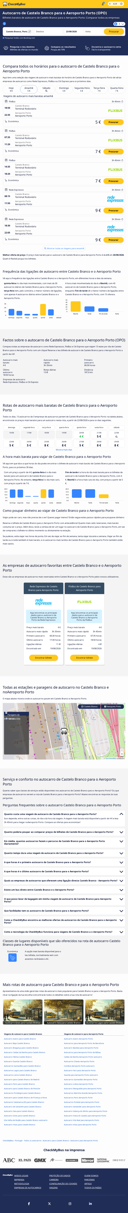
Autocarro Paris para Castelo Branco (19, 1084)
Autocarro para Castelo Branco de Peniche (22, 1088)
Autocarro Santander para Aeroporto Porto (82, 1106)
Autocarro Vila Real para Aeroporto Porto (81, 1120)
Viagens (53, 1187)
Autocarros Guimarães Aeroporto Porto (81, 1079)
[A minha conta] (102, 4)
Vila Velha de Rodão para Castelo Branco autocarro (26, 1120)
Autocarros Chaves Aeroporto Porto (79, 1061)
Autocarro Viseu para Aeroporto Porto (80, 1124)
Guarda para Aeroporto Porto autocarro (81, 1075)
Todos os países (93, 1187)
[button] (64, 731)
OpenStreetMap (111, 758)
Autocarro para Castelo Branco (56, 1140)
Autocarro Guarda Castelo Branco (18, 1061)
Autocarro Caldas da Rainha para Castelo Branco (24, 1052)
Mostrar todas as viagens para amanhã (65, 248)
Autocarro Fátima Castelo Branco (18, 1057)
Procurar (113, 122)
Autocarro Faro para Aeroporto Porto (80, 1070)
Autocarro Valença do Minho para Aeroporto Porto (85, 1111)
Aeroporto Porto (113, 706)
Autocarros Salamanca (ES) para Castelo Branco (24, 1102)
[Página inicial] (14, 4)
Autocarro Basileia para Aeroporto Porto (81, 1048)
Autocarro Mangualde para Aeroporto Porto (83, 1088)
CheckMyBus (8, 1140)
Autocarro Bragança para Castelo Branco (21, 1048)
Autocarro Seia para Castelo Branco (19, 1111)
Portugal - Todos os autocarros (28, 1140)
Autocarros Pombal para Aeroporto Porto (81, 1102)
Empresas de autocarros (27, 1187)
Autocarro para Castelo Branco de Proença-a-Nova (25, 1097)
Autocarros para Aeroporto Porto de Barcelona (84, 1043)
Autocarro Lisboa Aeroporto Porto (78, 1084)
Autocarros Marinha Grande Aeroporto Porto (83, 1093)
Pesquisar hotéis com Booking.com (20, 38)
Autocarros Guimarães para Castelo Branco (22, 1066)
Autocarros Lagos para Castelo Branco (20, 1070)
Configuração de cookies (63, 1183)
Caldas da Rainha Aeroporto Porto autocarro (83, 1057)
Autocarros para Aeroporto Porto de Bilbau (82, 1052)
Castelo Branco (91, 706)
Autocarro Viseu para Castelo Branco (19, 1124)
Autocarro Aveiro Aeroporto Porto (78, 1039)
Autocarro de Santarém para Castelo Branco (22, 1106)
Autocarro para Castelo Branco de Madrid (21, 1079)
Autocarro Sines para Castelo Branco (19, 1115)
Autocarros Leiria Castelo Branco (18, 1075)
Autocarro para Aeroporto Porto (84, 1140)
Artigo (88, 1183)
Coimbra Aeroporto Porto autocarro (79, 1066)
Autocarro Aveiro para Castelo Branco (20, 1039)
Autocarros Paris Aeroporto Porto (78, 1097)
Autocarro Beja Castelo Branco (17, 1043)
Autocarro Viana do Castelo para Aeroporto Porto (85, 1115)
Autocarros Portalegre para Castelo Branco (22, 1093)
